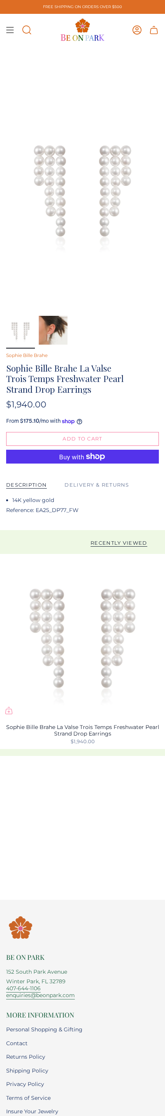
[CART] (153, 30)
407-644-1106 (23, 988)
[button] (26, 30)
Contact (17, 1043)
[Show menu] (10, 30)
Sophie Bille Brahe (27, 355)
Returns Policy (25, 1056)
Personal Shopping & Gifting (44, 1029)
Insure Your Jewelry (32, 1111)
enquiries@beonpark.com (40, 995)
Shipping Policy (27, 1070)
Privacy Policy (25, 1084)
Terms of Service (28, 1097)
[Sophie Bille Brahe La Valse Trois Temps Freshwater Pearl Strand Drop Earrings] (82, 636)
